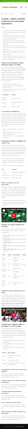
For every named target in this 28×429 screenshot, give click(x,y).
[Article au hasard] (22, 13)
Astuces (5, 13)
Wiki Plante (11, 13)
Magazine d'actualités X (19, 426)
